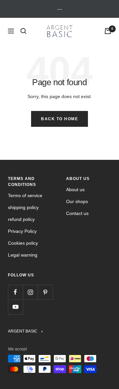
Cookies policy (23, 243)
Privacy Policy (22, 231)
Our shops (77, 201)
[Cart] (107, 31)
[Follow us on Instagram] (30, 292)
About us (75, 189)
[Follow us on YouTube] (15, 307)
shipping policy (23, 207)
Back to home (59, 119)
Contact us (77, 213)
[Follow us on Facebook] (15, 292)
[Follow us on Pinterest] (45, 292)
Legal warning (22, 255)
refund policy (21, 219)
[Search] (23, 31)
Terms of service (25, 195)
